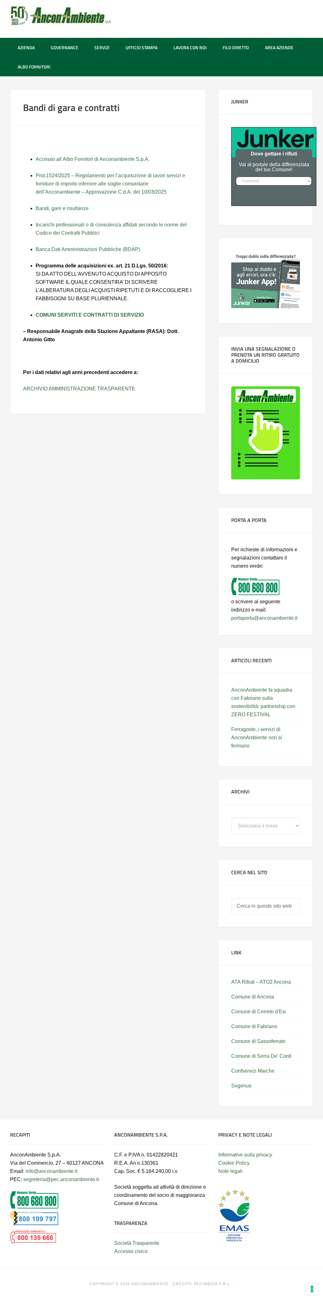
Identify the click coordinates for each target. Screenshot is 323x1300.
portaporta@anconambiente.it (264, 618)
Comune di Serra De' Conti (261, 1056)
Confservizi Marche (252, 1071)
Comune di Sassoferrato (258, 1041)
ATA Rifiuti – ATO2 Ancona (261, 982)
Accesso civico (131, 1251)
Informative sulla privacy (245, 1154)
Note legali (230, 1171)
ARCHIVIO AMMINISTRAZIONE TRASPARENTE (79, 388)
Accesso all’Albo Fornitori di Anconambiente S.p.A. (93, 159)
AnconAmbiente (60, 15)
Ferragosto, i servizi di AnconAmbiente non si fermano (256, 737)
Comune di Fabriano (254, 1026)
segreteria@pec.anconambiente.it (61, 1179)
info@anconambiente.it (51, 1171)
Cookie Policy (234, 1163)
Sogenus (241, 1085)
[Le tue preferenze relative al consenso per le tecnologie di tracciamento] (312, 1289)
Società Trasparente (136, 1243)
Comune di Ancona (252, 996)
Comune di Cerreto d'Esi (258, 1011)
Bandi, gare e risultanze (62, 208)
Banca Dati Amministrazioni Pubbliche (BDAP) (88, 249)
